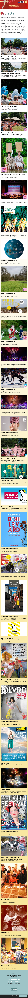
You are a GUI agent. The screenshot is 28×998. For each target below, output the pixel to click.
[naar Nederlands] (19, 2)
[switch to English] (21, 2)
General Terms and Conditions (14, 975)
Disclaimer (14, 973)
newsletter (14, 989)
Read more (5, 996)
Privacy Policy (14, 976)
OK (23, 996)
